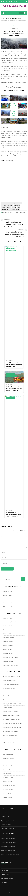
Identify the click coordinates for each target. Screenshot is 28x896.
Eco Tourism (6, 696)
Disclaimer (4, 882)
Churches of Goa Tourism (10, 731)
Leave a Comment (20, 212)
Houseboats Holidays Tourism (11, 719)
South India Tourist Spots (8, 842)
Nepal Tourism (11, 250)
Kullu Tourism (5, 209)
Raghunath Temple (14, 209)
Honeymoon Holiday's (7, 829)
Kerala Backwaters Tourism (11, 739)
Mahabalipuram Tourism (10, 665)
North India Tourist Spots (8, 838)
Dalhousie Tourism (8, 754)
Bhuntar (19, 203)
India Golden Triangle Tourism (12, 727)
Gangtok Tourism (8, 766)
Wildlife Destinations (7, 817)
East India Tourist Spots (8, 846)
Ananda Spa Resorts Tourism (11, 676)
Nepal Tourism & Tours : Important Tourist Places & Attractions (14, 364)
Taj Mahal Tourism (8, 645)
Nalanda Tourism (8, 661)
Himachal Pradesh (6, 207)
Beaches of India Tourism (10, 735)
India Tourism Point (7, 212)
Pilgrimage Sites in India (8, 821)
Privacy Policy (5, 875)
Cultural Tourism (8, 692)
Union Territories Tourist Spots (10, 854)
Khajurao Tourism (8, 653)
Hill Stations (10, 26)
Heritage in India (6, 825)
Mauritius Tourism (8, 599)
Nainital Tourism (8, 789)
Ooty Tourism (7, 793)
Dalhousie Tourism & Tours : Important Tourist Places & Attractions (14, 388)
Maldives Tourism (8, 603)
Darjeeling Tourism (8, 758)
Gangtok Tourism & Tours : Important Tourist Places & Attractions (14, 514)
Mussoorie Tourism (8, 762)
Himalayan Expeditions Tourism (12, 704)
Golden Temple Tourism (10, 622)
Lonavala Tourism (8, 778)
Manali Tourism (7, 781)
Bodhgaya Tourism (8, 638)
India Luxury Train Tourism (10, 711)
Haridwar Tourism (8, 626)
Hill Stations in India (6, 813)
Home (3, 867)
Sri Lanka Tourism (8, 607)
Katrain (14, 207)
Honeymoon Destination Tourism (12, 723)
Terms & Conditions (7, 878)
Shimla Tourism (7, 797)
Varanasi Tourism (8, 618)
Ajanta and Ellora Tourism (10, 657)
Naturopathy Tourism (9, 680)
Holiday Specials (11, 376)
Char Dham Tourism (9, 688)
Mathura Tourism (8, 630)
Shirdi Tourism (7, 634)
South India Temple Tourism (11, 715)
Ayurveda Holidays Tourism (11, 684)
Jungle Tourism (7, 708)
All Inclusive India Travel (10, 743)
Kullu (19, 207)
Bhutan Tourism (7, 595)
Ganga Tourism (7, 700)
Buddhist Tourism (8, 641)
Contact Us (4, 871)
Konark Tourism (7, 649)
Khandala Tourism (8, 770)
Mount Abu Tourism (9, 785)
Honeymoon (18, 26)
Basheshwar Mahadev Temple (9, 203)
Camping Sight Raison (7, 205)
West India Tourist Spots (8, 850)
